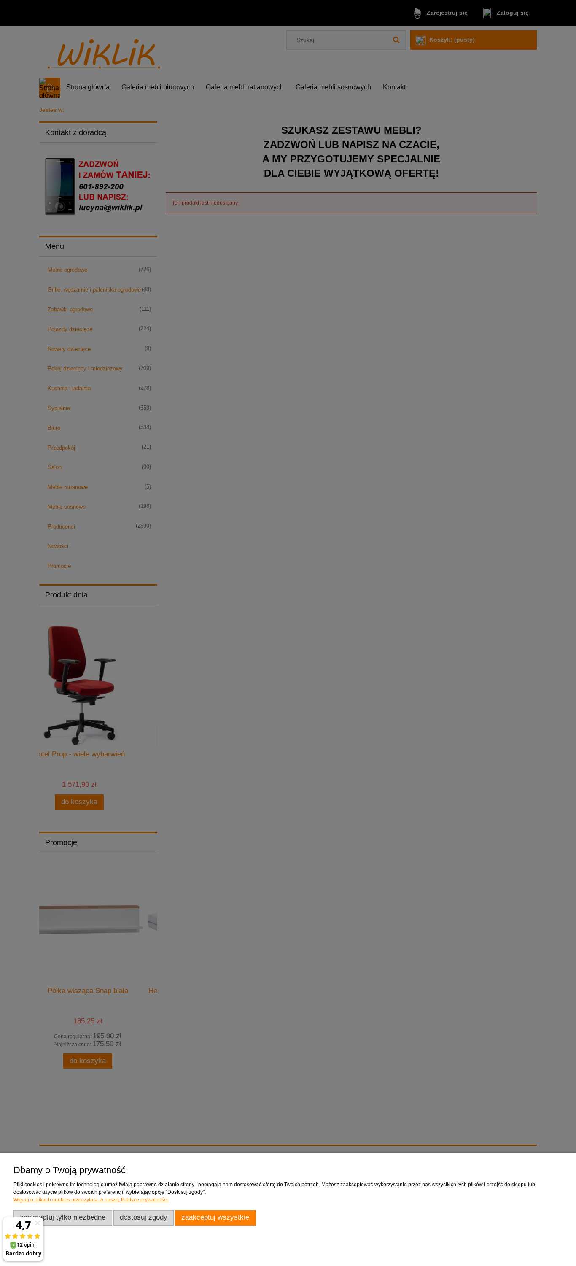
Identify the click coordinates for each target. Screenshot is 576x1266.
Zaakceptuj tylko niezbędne (62, 1217)
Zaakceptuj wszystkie (215, 1217)
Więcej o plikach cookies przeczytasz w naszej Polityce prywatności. (91, 1200)
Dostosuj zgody (143, 1217)
